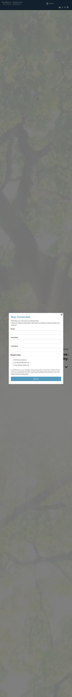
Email (13, 329)
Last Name (14, 346)
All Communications (20, 360)
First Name (14, 337)
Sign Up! (36, 379)
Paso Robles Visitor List (21, 365)
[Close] (62, 314)
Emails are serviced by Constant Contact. (20, 374)
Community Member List (21, 362)
